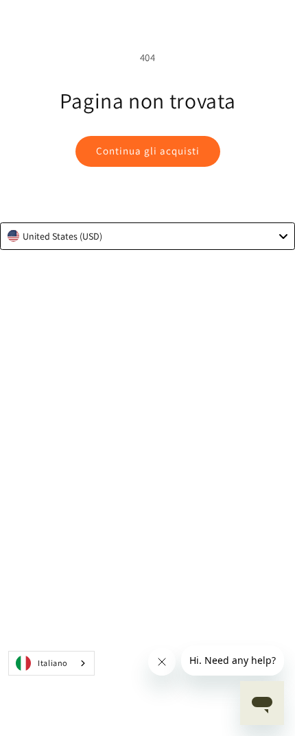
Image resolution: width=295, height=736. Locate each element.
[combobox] (147, 236)
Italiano (53, 663)
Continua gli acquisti (148, 150)
